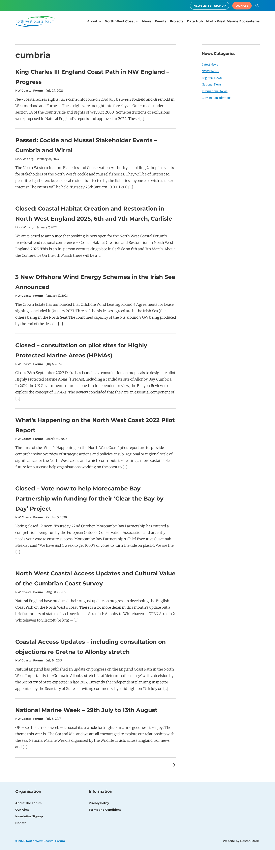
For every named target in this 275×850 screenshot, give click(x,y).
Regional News (212, 78)
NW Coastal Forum (29, 90)
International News (214, 91)
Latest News (210, 64)
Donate (242, 5)
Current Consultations (216, 98)
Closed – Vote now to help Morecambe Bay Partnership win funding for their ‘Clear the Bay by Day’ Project (89, 498)
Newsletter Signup (209, 5)
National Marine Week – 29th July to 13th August (86, 710)
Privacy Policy (99, 803)
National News (211, 84)
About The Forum (28, 803)
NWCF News (210, 71)
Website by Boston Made (241, 841)
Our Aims (22, 809)
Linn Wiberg (24, 159)
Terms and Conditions (105, 809)
